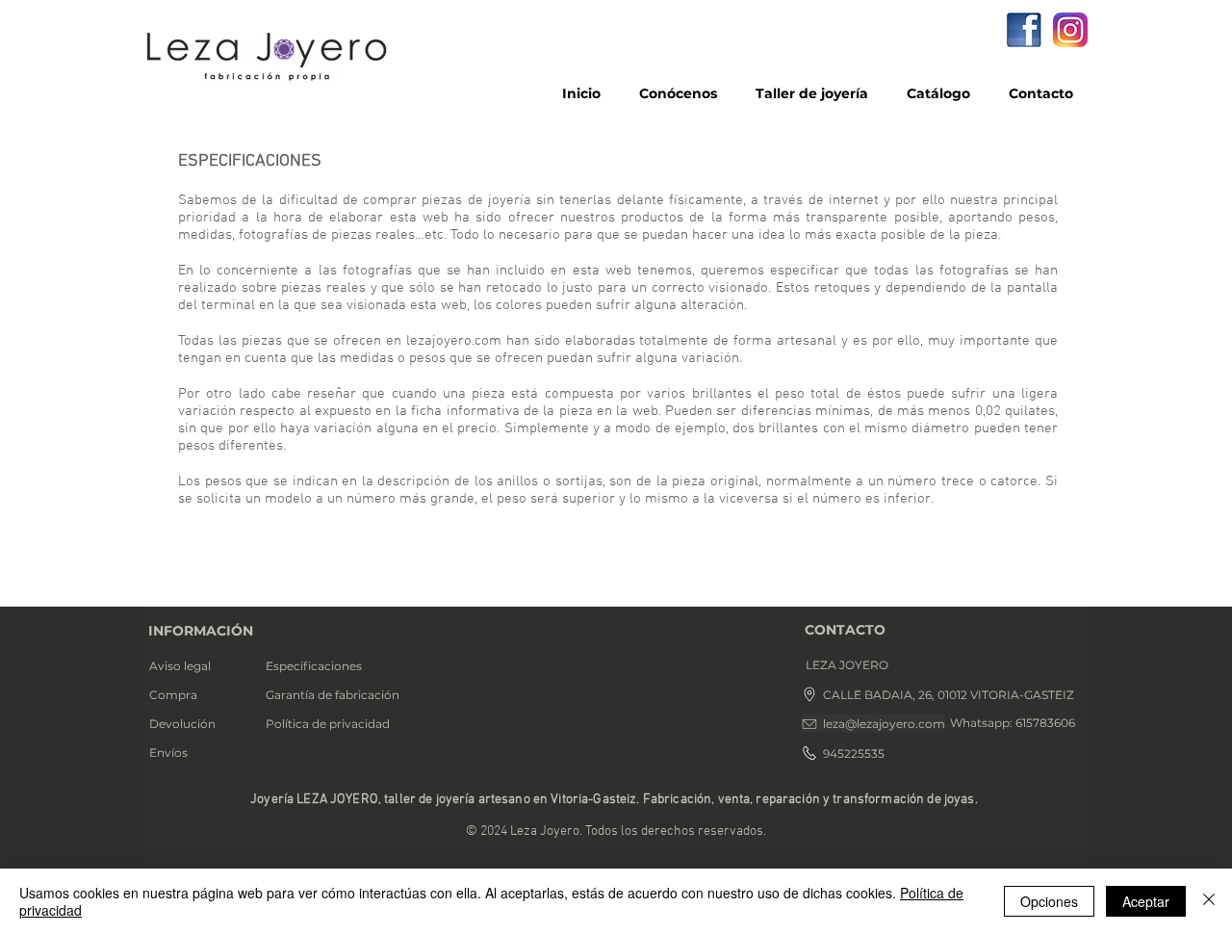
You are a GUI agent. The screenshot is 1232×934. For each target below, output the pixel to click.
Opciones (1049, 901)
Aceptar (1145, 901)
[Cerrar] (1208, 901)
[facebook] (1024, 30)
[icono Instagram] (1070, 30)
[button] (869, 665)
